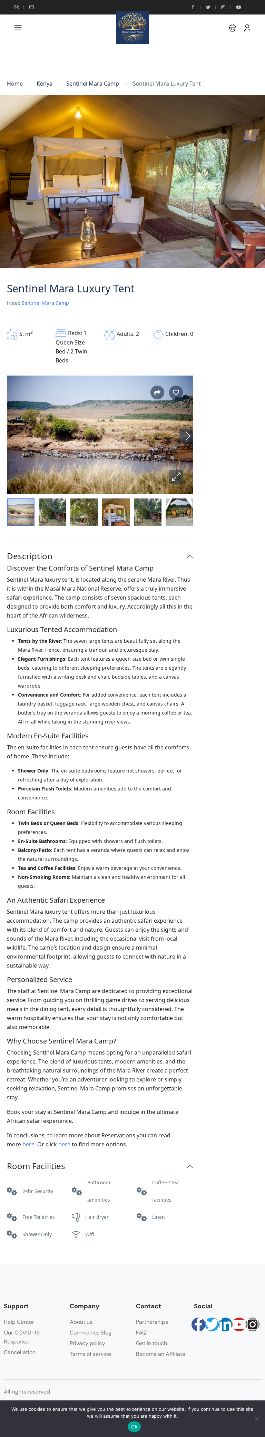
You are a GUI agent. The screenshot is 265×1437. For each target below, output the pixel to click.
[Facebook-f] (198, 1324)
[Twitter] (212, 1324)
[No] (256, 1418)
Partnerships (152, 1322)
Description (29, 556)
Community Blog (90, 1332)
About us (81, 1322)
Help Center (19, 1322)
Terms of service (90, 1354)
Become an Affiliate (160, 1354)
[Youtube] (239, 1324)
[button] (232, 28)
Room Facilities (36, 1166)
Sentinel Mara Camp (92, 83)
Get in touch (151, 1343)
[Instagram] (252, 1324)
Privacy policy (87, 1343)
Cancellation (20, 1352)
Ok (134, 1426)
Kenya (44, 83)
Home (15, 83)
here (28, 1144)
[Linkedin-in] (225, 1324)
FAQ (141, 1332)
